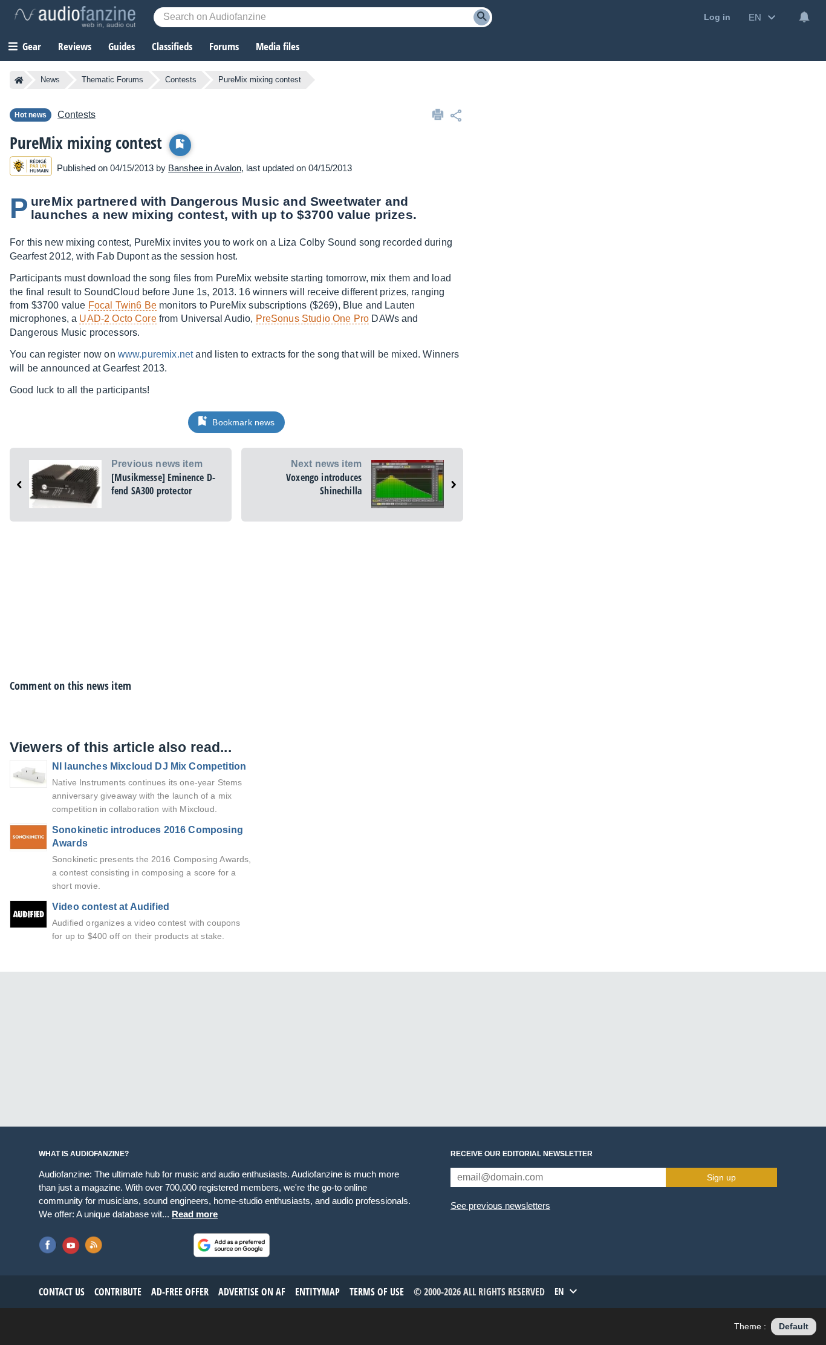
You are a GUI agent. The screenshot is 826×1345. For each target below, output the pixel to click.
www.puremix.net (155, 354)
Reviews (74, 46)
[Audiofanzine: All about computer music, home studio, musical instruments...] (75, 17)
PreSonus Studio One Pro (312, 318)
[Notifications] (804, 17)
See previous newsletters (500, 1205)
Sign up (721, 1177)
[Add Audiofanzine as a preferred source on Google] (231, 1245)
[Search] (481, 17)
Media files (277, 46)
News (50, 79)
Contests (181, 79)
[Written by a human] (31, 168)
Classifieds (172, 46)
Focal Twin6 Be (122, 305)
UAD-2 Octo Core (117, 318)
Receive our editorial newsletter (521, 1154)
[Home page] (19, 80)
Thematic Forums (112, 79)
